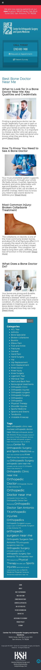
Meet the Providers (20, 592)
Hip (12, 359)
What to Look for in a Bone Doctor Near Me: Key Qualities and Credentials (20, 91)
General (14, 351)
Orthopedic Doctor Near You (17, 498)
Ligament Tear (18, 376)
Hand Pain (16, 354)
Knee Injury (16, 370)
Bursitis (14, 340)
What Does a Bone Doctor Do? (19, 265)
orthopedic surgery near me (16, 551)
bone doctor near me (19, 442)
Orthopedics (17, 398)
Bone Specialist (18, 335)
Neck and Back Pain (20, 381)
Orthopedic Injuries (20, 390)
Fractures (15, 348)
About (20, 588)
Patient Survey (21, 60)
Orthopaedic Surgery (22, 460)
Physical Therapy (19, 403)
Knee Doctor (17, 368)
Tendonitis (16, 414)
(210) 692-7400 (21, 49)
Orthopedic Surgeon (16, 523)
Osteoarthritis (14, 560)
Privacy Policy (20, 622)
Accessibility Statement (20, 618)
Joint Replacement (20, 365)
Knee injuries (20, 454)
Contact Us (20, 614)
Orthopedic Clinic (19, 387)
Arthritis (15, 332)
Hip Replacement (19, 362)
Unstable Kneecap (19, 417)
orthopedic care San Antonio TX (15, 466)
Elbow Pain (16, 343)
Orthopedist (16, 401)
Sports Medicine (18, 409)
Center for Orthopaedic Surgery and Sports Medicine (19, 448)
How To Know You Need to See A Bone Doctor (20, 150)
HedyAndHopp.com (20, 666)
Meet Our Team (20, 596)
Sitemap (20, 625)
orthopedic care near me (18, 463)
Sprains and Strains (20, 412)
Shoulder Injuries (19, 406)
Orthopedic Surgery (20, 395)
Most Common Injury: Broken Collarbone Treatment (16, 207)
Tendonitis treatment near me (17, 574)
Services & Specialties (20, 603)
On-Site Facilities (20, 606)
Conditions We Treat (20, 599)
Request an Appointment (21, 54)
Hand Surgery (17, 357)
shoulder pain (21, 563)
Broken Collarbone (20, 337)
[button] (38, 661)
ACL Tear (15, 329)
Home (20, 585)
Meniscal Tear (17, 379)
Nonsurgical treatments (22, 384)
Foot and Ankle (18, 346)
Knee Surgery (17, 373)
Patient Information (20, 610)
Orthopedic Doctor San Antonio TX (20, 508)
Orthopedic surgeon (20, 392)
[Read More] (13, 138)
